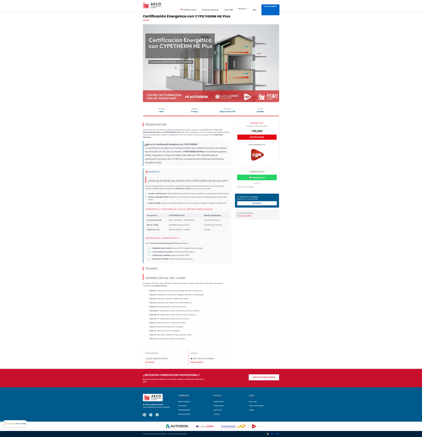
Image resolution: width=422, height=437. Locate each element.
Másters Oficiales (184, 401)
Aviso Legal (253, 401)
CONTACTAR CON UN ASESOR (264, 377)
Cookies (251, 410)
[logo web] (152, 5)
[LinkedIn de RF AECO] (144, 414)
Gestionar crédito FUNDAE (244, 215)
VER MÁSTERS (257, 203)
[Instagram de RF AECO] (150, 414)
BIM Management (184, 410)
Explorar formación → (197, 362)
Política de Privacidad (256, 406)
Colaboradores (219, 406)
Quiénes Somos (219, 401)
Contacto (217, 414)
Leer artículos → (150, 362)
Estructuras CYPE (184, 414)
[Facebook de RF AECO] (157, 414)
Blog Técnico (218, 410)
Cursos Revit (182, 406)
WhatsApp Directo (257, 177)
